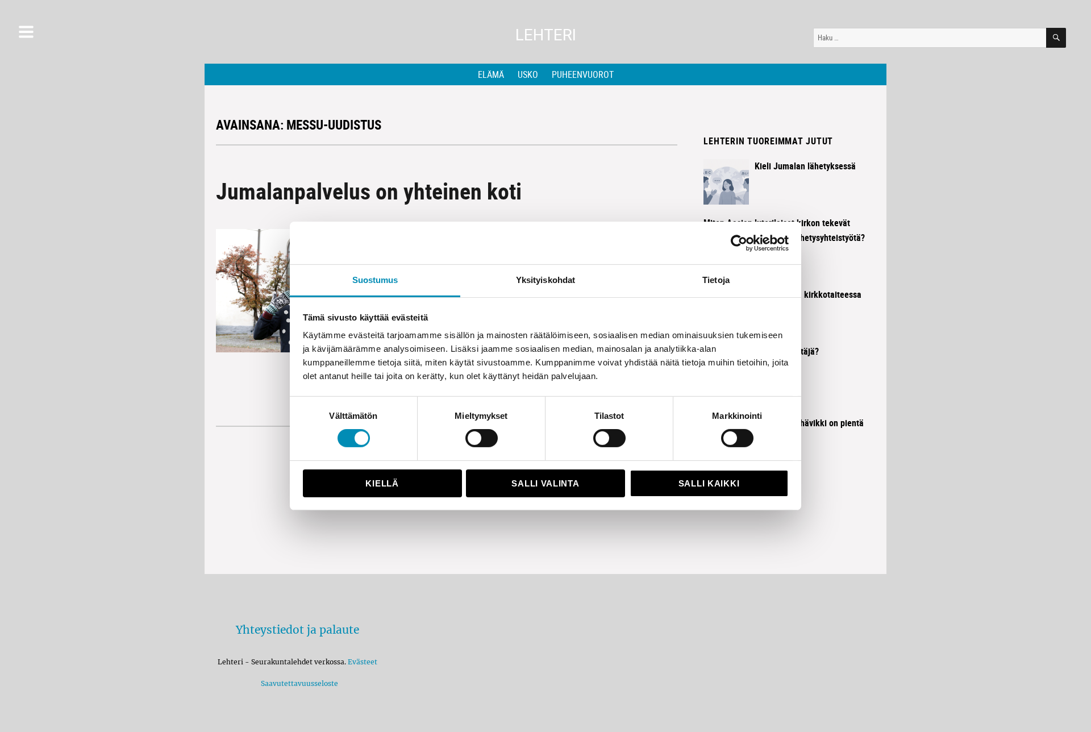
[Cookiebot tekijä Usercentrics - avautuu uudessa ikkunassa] (739, 242)
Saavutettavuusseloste (297, 683)
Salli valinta (545, 483)
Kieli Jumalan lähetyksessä (805, 166)
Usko (528, 74)
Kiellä (381, 483)
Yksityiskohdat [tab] (545, 280)
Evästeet (362, 662)
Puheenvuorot (583, 74)
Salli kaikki (708, 483)
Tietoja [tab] (716, 280)
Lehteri (545, 35)
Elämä (491, 74)
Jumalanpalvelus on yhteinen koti (369, 191)
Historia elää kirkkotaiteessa (808, 294)
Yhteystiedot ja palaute (297, 630)
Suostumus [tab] (375, 280)
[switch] (481, 438)
